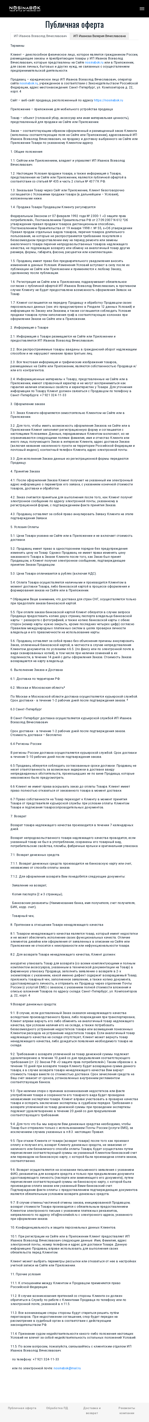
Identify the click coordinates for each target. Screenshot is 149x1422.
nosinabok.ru (94, 62)
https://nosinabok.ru (108, 100)
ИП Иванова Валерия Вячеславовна (99, 36)
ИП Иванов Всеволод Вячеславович (40, 36)
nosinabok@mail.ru (67, 1368)
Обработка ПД (57, 1408)
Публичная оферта (22, 1408)
